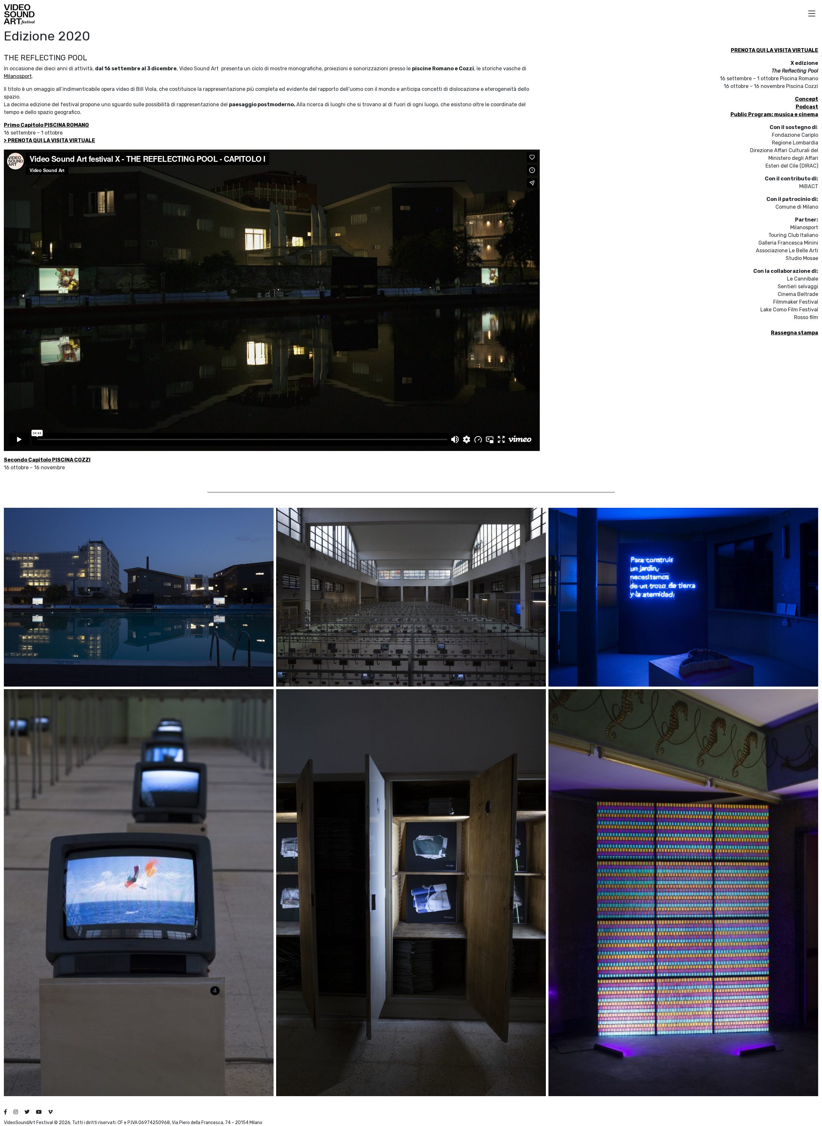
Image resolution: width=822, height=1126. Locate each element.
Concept (806, 99)
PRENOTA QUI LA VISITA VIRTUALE (774, 50)
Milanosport (18, 76)
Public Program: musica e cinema (774, 114)
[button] (811, 14)
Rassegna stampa (794, 333)
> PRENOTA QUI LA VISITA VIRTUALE (49, 140)
